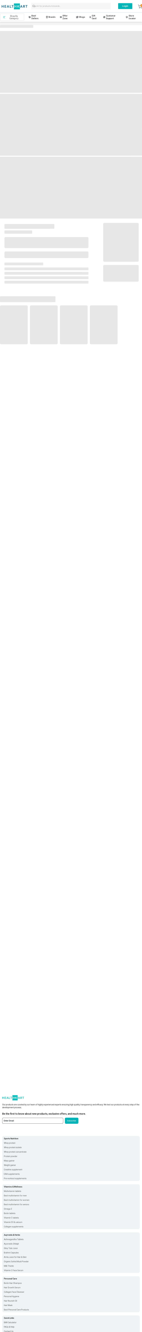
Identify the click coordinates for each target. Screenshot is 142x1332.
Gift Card (94, 17)
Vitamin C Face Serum (13, 1270)
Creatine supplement (13, 1169)
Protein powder (10, 1156)
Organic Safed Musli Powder (16, 1261)
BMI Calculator (10, 1322)
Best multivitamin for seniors (16, 1204)
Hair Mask (8, 1305)
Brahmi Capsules (11, 1253)
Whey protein (9, 1143)
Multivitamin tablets (12, 1191)
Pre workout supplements (15, 1178)
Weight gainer (10, 1165)
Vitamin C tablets (11, 1218)
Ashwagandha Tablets (14, 1239)
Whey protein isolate (13, 1147)
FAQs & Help (9, 1327)
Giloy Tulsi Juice (11, 1248)
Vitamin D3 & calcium (13, 1222)
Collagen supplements (13, 1227)
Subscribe (71, 1121)
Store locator (132, 17)
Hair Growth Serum (12, 1287)
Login (125, 6)
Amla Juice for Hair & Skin (15, 1257)
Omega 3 (8, 1209)
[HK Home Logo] (14, 6)
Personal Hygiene (11, 1296)
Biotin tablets (9, 1213)
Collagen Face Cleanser (14, 1292)
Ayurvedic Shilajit (11, 1244)
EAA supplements (12, 1174)
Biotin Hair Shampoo (13, 1283)
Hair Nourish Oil (10, 1301)
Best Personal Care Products (16, 1310)
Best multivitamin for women (16, 1200)
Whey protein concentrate (15, 1152)
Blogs (82, 17)
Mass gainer (9, 1161)
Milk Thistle (9, 1266)
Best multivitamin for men (15, 1196)
